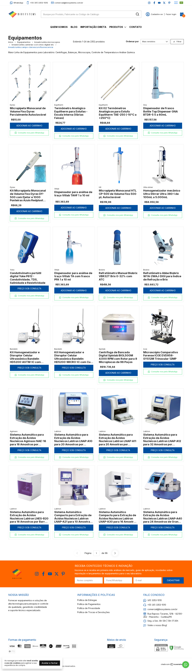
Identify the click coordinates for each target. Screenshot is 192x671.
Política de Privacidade (88, 608)
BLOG (74, 26)
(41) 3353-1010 (154, 600)
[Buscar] (137, 14)
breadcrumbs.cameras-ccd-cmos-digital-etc (33, 44)
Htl (100, 187)
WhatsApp (18, 2)
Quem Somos (59, 26)
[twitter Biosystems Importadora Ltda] (164, 2)
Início (10, 42)
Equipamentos (23, 42)
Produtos (116, 26)
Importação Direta (93, 26)
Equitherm (58, 105)
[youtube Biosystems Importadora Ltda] (159, 2)
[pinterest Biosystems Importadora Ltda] (169, 2)
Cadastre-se (157, 14)
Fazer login (171, 14)
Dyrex (12, 105)
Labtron (57, 431)
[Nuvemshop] (172, 665)
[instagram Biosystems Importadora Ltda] (149, 2)
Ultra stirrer (148, 187)
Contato (135, 26)
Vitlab (56, 189)
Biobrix (102, 270)
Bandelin (14, 349)
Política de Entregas (87, 600)
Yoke (12, 270)
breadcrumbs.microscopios (47, 42)
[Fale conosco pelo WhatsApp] (185, 664)
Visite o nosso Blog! (157, 625)
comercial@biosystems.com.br (68, 2)
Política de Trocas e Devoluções (93, 612)
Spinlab (102, 349)
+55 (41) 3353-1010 (39, 2)
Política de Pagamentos (88, 604)
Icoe (145, 349)
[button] (29, 133)
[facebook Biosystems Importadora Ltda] (154, 2)
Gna (145, 105)
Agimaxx (14, 431)
